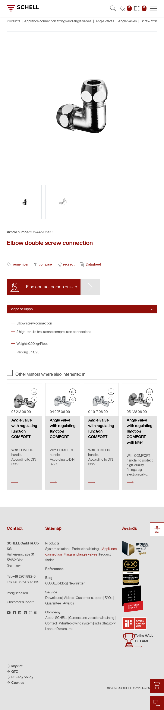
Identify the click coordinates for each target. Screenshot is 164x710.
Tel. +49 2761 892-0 (21, 577)
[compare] (34, 392)
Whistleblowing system (75, 623)
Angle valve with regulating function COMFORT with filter (139, 432)
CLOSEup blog (56, 583)
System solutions (57, 549)
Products (52, 543)
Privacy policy (22, 677)
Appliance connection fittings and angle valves (57, 21)
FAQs (108, 598)
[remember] (34, 400)
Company (52, 612)
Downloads (53, 598)
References (54, 569)
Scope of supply (21, 309)
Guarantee (53, 603)
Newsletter (77, 583)
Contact (51, 623)
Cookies (17, 683)
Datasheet (93, 264)
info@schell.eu (17, 593)
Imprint (16, 666)
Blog (49, 578)
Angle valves (104, 21)
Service (51, 592)
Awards (68, 603)
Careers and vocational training (91, 618)
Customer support (20, 602)
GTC (14, 672)
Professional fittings (86, 549)
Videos (69, 598)
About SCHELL (56, 618)
